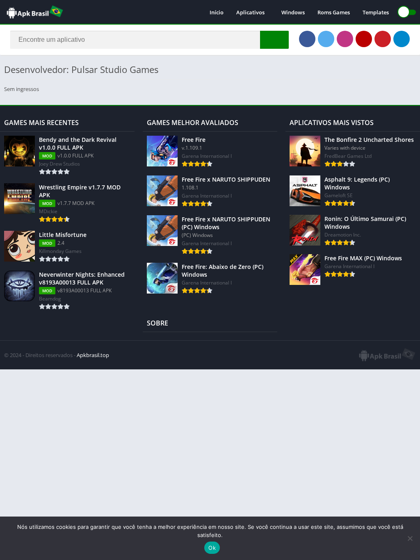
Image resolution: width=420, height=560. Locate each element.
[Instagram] (345, 39)
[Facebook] (307, 39)
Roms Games (333, 12)
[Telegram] (401, 39)
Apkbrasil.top (93, 355)
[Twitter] (326, 39)
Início (217, 12)
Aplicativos (250, 12)
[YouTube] (364, 39)
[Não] (410, 538)
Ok (212, 547)
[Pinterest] (382, 39)
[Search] (274, 40)
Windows (293, 12)
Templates (376, 12)
